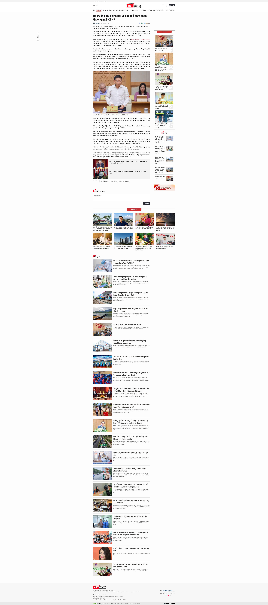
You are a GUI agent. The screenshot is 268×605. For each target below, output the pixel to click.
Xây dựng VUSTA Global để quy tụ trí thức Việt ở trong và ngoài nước (144, 227)
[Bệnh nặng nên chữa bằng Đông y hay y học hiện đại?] (102, 457)
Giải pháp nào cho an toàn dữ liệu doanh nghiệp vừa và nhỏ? (161, 106)
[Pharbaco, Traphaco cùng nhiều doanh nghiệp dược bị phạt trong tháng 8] (102, 345)
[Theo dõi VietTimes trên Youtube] (168, 595)
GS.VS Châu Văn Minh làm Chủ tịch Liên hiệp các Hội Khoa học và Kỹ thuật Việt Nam (143, 248)
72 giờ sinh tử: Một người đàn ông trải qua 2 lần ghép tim (130, 517)
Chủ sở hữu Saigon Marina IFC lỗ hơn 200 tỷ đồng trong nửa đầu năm (123, 247)
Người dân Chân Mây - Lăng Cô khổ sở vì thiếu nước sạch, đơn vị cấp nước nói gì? (131, 405)
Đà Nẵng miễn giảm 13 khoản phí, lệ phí (161, 49)
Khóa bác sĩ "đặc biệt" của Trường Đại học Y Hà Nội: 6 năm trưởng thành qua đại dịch (131, 373)
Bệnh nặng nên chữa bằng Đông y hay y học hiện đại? (130, 453)
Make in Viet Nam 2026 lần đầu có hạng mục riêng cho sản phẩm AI (101, 247)
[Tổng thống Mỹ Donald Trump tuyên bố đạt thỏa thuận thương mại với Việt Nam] (100, 174)
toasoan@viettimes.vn (167, 590)
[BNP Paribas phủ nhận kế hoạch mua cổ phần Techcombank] (165, 239)
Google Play (172, 603)
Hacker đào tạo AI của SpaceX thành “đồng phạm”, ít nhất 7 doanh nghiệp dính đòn (165, 228)
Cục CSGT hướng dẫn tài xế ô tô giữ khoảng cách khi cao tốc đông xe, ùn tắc (130, 437)
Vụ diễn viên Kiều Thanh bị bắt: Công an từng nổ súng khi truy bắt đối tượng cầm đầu (130, 485)
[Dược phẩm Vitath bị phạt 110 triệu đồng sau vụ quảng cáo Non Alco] (164, 116)
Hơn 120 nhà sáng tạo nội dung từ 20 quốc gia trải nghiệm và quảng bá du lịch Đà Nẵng (130, 533)
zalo (166, 595)
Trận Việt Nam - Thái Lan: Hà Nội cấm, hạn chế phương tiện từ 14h (129, 469)
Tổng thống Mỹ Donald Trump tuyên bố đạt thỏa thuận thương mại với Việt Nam (127, 172)
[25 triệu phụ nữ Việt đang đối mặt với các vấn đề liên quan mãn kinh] (164, 79)
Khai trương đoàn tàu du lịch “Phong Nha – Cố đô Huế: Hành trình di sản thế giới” (159, 160)
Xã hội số (98, 10)
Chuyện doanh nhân (158, 10)
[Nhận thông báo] (163, 5)
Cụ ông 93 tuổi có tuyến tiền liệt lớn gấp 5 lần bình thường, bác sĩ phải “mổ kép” (160, 139)
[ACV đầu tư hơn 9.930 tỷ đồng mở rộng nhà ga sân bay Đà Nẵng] (102, 361)
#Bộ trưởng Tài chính (104, 181)
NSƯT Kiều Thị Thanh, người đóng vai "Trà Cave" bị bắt (131, 549)
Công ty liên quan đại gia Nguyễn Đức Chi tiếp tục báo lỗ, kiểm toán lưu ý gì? (123, 227)
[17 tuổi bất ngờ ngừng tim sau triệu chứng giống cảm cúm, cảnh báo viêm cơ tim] (169, 148)
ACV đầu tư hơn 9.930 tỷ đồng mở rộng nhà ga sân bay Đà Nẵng (131, 357)
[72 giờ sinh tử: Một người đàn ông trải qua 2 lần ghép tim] (102, 521)
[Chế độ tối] (166, 5)
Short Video (142, 10)
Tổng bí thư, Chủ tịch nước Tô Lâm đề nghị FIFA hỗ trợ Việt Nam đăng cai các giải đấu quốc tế (131, 389)
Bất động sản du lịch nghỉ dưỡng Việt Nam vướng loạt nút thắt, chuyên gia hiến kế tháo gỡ (161, 68)
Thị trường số (134, 10)
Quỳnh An (98, 23)
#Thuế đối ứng (114, 181)
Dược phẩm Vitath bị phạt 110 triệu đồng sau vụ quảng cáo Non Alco (161, 125)
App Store (166, 603)
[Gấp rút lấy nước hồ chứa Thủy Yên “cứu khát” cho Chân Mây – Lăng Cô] (169, 169)
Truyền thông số (170, 10)
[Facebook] (139, 23)
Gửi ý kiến (147, 203)
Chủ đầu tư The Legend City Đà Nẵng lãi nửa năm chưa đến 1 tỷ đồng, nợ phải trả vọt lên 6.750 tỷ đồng (102, 228)
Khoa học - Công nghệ (122, 10)
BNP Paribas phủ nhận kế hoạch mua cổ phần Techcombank (165, 247)
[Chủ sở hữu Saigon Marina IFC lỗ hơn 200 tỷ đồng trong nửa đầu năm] (123, 239)
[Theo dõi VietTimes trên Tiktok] (170, 595)
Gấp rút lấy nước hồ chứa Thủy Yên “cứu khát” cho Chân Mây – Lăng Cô (160, 170)
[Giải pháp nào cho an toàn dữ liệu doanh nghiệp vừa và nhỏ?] (164, 98)
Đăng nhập (171, 5)
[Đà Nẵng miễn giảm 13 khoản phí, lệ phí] (164, 41)
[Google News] (147, 23)
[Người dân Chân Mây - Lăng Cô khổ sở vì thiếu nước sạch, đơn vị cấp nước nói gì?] (102, 409)
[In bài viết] (142, 23)
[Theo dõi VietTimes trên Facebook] (163, 595)
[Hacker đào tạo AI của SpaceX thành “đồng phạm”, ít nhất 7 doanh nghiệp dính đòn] (165, 219)
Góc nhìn (105, 10)
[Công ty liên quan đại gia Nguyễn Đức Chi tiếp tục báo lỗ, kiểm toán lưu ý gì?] (123, 219)
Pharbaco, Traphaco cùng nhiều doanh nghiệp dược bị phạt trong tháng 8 (129, 341)
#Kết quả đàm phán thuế (124, 181)
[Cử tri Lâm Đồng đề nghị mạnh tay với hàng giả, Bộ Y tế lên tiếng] (102, 505)
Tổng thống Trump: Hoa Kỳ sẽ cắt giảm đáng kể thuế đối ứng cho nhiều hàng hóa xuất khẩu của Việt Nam (128, 162)
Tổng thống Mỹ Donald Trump (140, 39)
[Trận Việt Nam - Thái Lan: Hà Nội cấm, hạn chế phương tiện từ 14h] (102, 473)
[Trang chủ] (94, 10)
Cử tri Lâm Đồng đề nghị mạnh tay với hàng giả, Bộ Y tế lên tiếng (131, 501)
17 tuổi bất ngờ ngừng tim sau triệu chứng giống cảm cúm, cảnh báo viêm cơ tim (160, 150)
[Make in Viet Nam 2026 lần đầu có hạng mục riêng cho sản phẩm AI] (102, 239)
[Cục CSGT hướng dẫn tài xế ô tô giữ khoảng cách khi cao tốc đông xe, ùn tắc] (102, 441)
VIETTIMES (134, 5)
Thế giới (149, 10)
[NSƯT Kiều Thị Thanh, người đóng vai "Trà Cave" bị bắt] (102, 553)
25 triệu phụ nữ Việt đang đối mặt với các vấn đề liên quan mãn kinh (162, 88)
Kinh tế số (112, 10)
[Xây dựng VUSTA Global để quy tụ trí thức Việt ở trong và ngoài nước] (144, 219)
